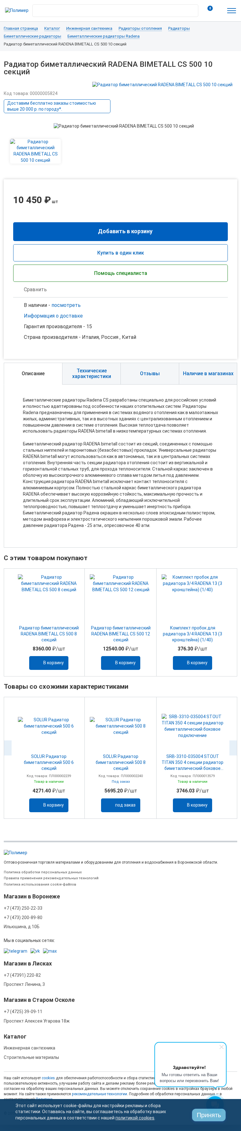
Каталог (52, 28)
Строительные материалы (31, 1057)
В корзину (53, 662)
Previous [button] (8, 747)
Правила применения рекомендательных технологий (51, 878)
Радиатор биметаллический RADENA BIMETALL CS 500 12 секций (121, 633)
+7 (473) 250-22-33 (23, 908)
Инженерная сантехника (89, 28)
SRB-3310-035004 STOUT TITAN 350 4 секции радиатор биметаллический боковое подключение (192, 762)
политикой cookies (134, 1117)
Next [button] (233, 747)
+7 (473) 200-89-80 (23, 917)
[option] (49, 622)
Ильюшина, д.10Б (22, 926)
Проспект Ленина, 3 (24, 984)
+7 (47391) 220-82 (22, 975)
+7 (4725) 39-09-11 (23, 1011)
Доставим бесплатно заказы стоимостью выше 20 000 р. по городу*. (51, 106)
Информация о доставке (53, 316)
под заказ (125, 804)
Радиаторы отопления (140, 28)
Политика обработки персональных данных (43, 872)
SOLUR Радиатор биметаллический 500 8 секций (121, 762)
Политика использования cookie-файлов (40, 884)
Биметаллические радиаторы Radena (103, 36)
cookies (48, 1078)
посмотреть (66, 305)
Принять (209, 1115)
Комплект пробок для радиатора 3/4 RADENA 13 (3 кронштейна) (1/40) (192, 633)
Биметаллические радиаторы (32, 36)
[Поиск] (192, 9)
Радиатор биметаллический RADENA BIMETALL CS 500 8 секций (49, 633)
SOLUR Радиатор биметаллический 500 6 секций (49, 762)
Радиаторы (179, 28)
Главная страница (21, 28)
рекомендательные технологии (99, 1094)
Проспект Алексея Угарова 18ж (37, 1020)
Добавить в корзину (125, 231)
